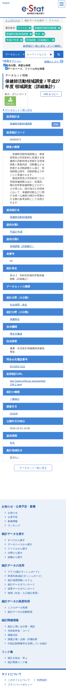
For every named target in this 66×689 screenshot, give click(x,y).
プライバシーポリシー (20, 684)
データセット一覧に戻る (18, 110)
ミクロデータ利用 (17, 607)
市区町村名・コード (19, 630)
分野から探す (15, 553)
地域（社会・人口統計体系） (24, 593)
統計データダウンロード (21, 584)
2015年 (14, 413)
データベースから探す (20, 544)
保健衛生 (15, 319)
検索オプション (12, 61)
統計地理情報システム (20, 580)
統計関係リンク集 (17, 662)
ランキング (14, 525)
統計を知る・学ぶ (17, 658)
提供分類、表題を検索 (18, 65)
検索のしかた (52, 61)
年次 (12, 442)
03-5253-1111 (17, 366)
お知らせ (13, 512)
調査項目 (13, 635)
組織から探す (15, 557)
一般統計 (15, 399)
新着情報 (13, 521)
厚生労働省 (16, 333)
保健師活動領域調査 (21, 123)
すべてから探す (16, 540)
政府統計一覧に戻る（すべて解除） (42, 46)
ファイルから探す (17, 548)
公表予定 (13, 517)
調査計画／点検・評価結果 (22, 639)
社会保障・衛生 (18, 304)
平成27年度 (16, 231)
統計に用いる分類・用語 (21, 626)
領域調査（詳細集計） (22, 246)
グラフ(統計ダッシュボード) (23, 571)
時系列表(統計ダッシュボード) (25, 576)
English (6, 3)
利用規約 (42, 680)
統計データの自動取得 (20, 612)
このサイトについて (19, 680)
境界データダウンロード (21, 588)
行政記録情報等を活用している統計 (27, 643)
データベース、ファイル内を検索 (26, 68)
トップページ (12, 20)
